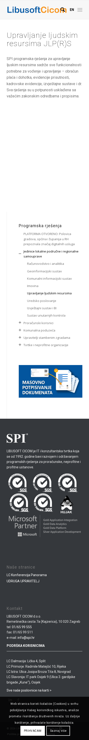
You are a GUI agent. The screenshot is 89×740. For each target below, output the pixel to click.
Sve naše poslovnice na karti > (29, 690)
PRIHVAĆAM (32, 730)
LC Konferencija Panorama (27, 575)
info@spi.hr (26, 638)
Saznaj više (58, 730)
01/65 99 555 (22, 627)
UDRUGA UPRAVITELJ (23, 581)
